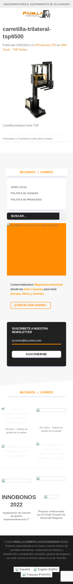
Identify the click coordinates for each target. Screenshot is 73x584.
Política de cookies (24, 193)
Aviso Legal (19, 187)
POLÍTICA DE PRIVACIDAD (26, 199)
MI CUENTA (27, 172)
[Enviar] (62, 216)
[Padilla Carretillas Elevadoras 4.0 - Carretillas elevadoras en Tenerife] (36, 14)
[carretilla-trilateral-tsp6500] (36, 89)
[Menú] (5, 14)
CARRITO (46, 172)
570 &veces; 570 (45, 45)
